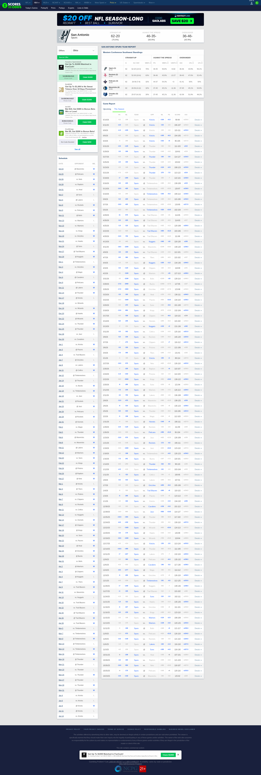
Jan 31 (61, 422)
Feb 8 (61, 443)
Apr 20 (61, 603)
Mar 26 (61, 551)
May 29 (61, 685)
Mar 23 (61, 546)
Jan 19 (61, 396)
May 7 (61, 634)
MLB (45, 3)
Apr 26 (61, 618)
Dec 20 (61, 313)
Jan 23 (61, 406)
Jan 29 (61, 417)
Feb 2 (61, 427)
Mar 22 (61, 541)
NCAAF (55, 3)
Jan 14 (61, 381)
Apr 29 (61, 623)
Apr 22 (61, 608)
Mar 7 (61, 499)
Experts (71, 8)
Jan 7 (61, 360)
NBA (36, 3)
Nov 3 (61, 195)
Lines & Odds (82, 8)
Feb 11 (61, 448)
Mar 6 (61, 494)
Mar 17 (61, 525)
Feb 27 (61, 479)
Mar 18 (61, 530)
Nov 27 (61, 252)
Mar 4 (61, 489)
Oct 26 (61, 179)
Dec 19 (61, 308)
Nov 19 (61, 236)
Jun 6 (61, 701)
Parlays (62, 8)
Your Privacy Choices (94, 729)
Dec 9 (61, 283)
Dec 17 (61, 298)
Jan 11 (61, 370)
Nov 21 (61, 241)
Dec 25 (61, 329)
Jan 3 (61, 350)
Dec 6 (61, 277)
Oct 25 (61, 174)
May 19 (61, 659)
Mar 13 (61, 515)
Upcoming (107, 109)
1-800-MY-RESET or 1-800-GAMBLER (124, 762)
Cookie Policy (134, 729)
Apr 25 (61, 613)
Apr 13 (61, 597)
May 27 (61, 680)
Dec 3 (61, 267)
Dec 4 (61, 272)
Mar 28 (61, 556)
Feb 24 (61, 468)
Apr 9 (61, 587)
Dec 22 (61, 319)
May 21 (61, 665)
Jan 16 (61, 386)
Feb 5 (61, 432)
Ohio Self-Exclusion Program (130, 764)
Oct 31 (61, 190)
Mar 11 (61, 510)
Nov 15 (61, 226)
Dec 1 (61, 262)
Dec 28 (61, 334)
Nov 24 (61, 246)
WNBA (86, 3)
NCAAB (67, 3)
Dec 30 (61, 339)
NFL (27, 3)
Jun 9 (61, 706)
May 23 (61, 670)
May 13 (61, 649)
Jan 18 (61, 391)
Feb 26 (61, 474)
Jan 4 (61, 355)
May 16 (61, 654)
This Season (119, 109)
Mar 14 (61, 520)
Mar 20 (61, 535)
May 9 (61, 639)
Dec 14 (61, 293)
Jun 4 (61, 695)
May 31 (61, 690)
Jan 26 (61, 412)
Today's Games (31, 8)
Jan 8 (61, 365)
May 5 (61, 628)
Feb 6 (61, 437)
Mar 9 (61, 504)
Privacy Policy (73, 729)
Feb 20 (61, 458)
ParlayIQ (44, 8)
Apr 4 (61, 577)
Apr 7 (61, 582)
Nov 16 (61, 231)
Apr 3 (61, 572)
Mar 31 (61, 561)
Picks (53, 8)
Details (197, 120)
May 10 (61, 644)
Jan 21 (61, 401)
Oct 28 (61, 184)
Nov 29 (61, 257)
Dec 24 (61, 324)
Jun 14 (61, 716)
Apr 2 (61, 566)
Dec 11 (61, 288)
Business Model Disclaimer (182, 729)
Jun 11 (61, 711)
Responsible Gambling (155, 729)
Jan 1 (61, 344)
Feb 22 (61, 463)
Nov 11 (61, 215)
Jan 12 (61, 375)
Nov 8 (61, 205)
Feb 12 (61, 453)
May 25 (61, 675)
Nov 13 (61, 221)
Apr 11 (61, 592)
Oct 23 (61, 169)
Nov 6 (61, 200)
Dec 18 (61, 303)
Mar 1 (61, 484)
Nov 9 (61, 210)
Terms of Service (116, 729)
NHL (77, 3)
